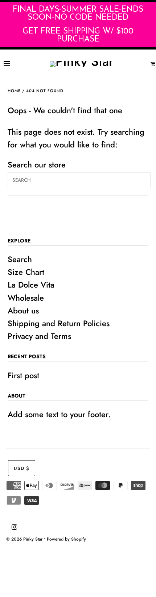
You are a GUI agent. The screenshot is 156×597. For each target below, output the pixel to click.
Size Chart (26, 272)
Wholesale (26, 298)
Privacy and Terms (39, 336)
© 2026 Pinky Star (24, 539)
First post (23, 375)
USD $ (21, 468)
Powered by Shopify (66, 539)
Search (20, 259)
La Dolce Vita (31, 284)
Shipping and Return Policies (59, 323)
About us (23, 310)
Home (14, 91)
